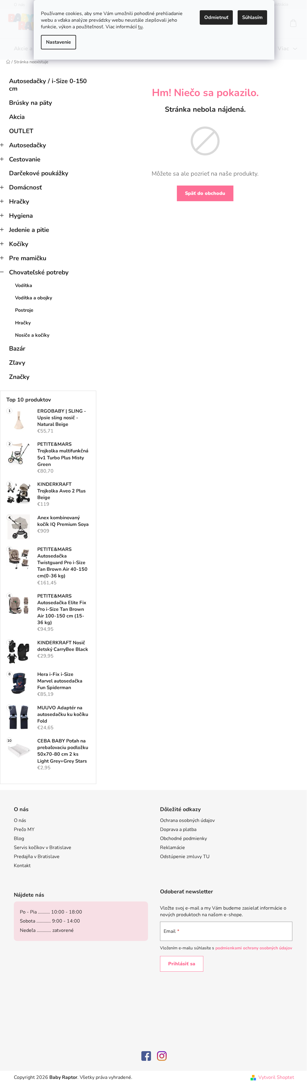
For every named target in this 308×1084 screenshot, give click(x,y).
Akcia (17, 117)
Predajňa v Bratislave (37, 856)
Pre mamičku (27, 258)
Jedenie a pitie (29, 230)
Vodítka (23, 285)
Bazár (17, 348)
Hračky (19, 201)
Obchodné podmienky (183, 838)
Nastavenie (58, 42)
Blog (19, 838)
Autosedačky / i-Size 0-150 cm (48, 85)
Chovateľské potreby (39, 272)
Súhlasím (252, 17)
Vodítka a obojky (33, 298)
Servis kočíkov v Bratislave (42, 847)
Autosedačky (27, 145)
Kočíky (18, 244)
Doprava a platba (178, 829)
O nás (20, 820)
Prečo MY (24, 829)
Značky (19, 377)
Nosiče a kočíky (32, 335)
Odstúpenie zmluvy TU (185, 856)
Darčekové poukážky (38, 173)
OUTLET (21, 131)
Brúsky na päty (30, 102)
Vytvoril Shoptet (276, 1077)
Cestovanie (24, 159)
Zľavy (17, 362)
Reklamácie (172, 847)
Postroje (24, 310)
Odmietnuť (216, 17)
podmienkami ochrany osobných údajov (253, 948)
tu (140, 26)
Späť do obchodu (205, 193)
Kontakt (22, 865)
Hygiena (21, 215)
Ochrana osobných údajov (187, 820)
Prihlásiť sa (181, 964)
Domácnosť (25, 187)
